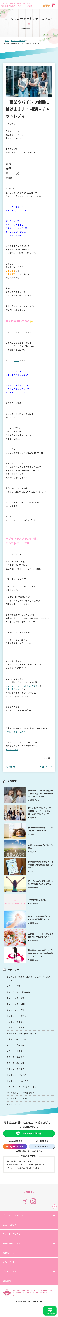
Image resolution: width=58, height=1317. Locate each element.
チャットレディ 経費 (16, 998)
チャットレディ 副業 (16, 1004)
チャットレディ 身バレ (17, 1015)
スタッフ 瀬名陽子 (15, 1027)
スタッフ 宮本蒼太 (15, 1057)
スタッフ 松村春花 (15, 1063)
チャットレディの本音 (16, 1074)
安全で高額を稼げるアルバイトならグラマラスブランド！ (29, 978)
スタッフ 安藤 (13, 986)
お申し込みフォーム (14, 689)
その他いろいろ (13, 1104)
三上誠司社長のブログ (16, 1039)
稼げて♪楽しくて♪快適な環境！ (21, 1092)
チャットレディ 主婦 (16, 1009)
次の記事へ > (45, 766)
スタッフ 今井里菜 (15, 1045)
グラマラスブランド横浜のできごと (22, 1086)
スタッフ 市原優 (14, 1051)
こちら (16, 360)
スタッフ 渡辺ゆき (15, 1068)
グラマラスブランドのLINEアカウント (23, 685)
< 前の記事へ (11, 766)
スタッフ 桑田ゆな (15, 1021)
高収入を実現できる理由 (17, 1098)
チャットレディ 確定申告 (18, 992)
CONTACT (46, 6)
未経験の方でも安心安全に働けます (22, 1033)
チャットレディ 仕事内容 (18, 1080)
